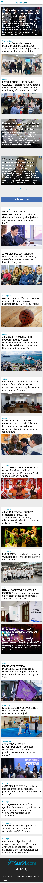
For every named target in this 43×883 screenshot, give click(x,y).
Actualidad (6, 80)
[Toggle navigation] (2, 2)
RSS (4, 876)
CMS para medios (9, 881)
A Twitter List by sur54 (22, 189)
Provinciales (7, 41)
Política (5, 783)
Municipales (6, 296)
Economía (6, 209)
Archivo (36, 876)
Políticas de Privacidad (23, 876)
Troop (21, 881)
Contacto (11, 876)
